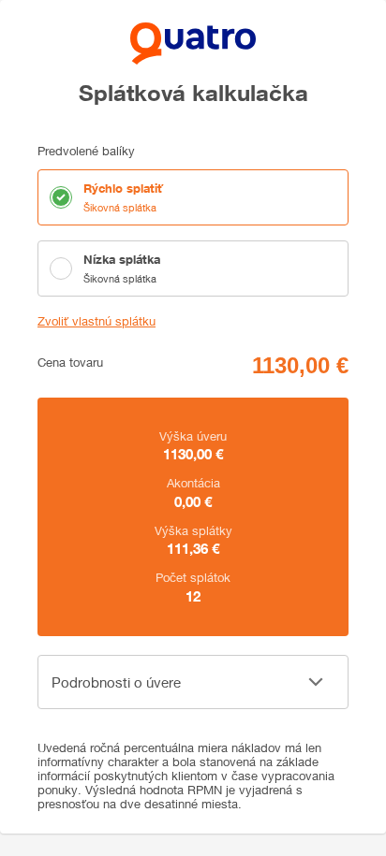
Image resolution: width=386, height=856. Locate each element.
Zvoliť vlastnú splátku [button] (96, 321)
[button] (193, 682)
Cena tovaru (70, 362)
